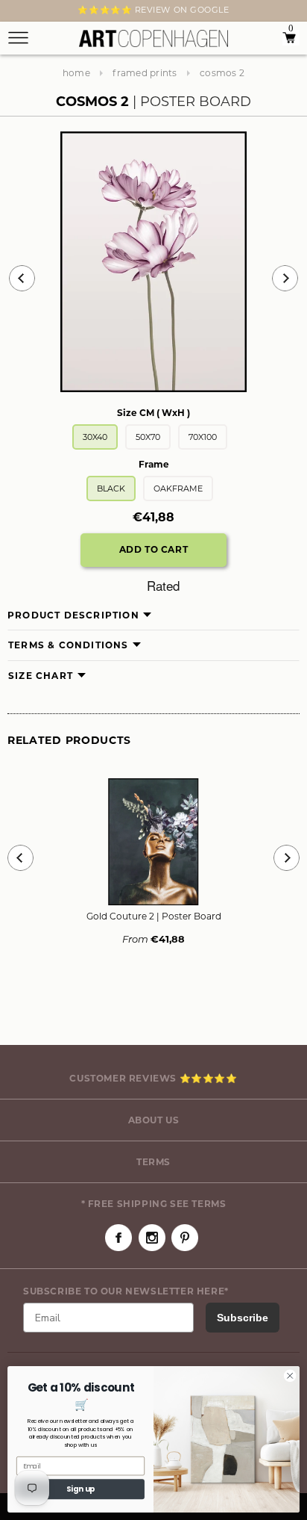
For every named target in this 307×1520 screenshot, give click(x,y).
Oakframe (178, 488)
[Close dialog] (290, 1376)
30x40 (95, 437)
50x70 (148, 437)
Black (111, 488)
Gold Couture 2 (153, 916)
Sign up (80, 1489)
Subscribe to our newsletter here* (126, 1291)
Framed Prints (145, 72)
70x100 (203, 437)
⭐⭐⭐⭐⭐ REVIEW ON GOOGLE (153, 9)
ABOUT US (154, 1120)
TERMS (153, 1161)
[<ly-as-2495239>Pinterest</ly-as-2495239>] (184, 1237)
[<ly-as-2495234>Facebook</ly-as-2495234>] (118, 1237)
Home (76, 72)
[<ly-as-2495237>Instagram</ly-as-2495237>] (152, 1237)
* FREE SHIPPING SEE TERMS (154, 1203)
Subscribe (242, 1318)
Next (16, 12)
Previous (22, 278)
